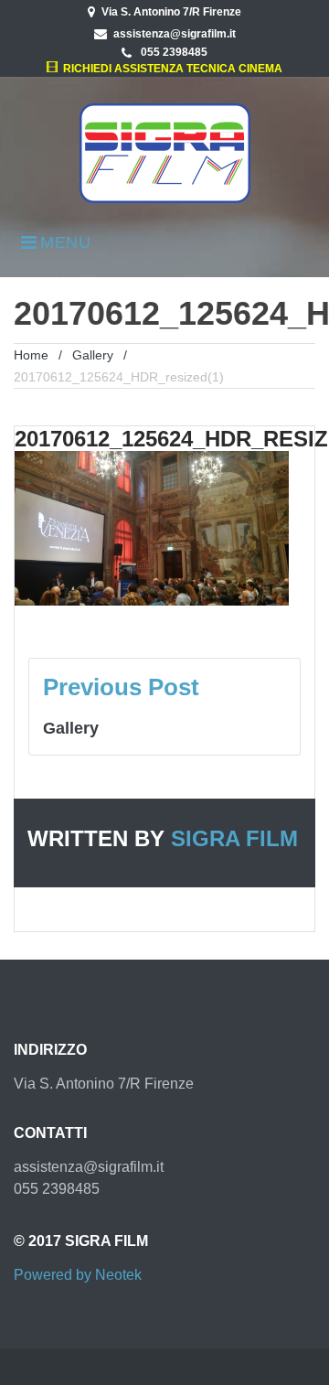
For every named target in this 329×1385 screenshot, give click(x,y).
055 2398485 (172, 52)
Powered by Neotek (78, 1275)
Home (31, 355)
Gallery (92, 355)
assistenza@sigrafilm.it (174, 33)
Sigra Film (234, 838)
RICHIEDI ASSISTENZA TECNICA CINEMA (169, 68)
